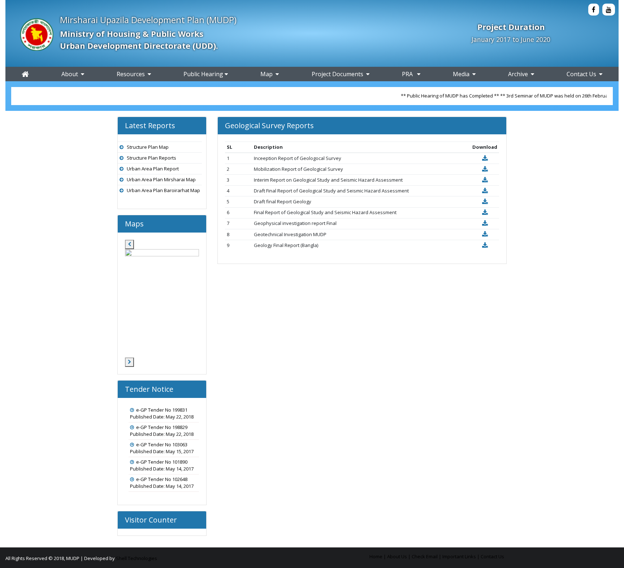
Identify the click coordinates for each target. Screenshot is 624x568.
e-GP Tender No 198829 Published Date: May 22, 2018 (162, 431)
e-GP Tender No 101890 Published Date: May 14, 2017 (162, 465)
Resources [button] (132, 74)
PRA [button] (409, 74)
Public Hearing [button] (204, 74)
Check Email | (426, 556)
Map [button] (268, 74)
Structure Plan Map (148, 147)
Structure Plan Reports (151, 158)
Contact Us (492, 556)
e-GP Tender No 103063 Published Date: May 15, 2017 (162, 448)
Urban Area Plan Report (153, 168)
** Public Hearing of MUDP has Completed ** (436, 95)
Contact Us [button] (583, 74)
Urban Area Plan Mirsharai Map (161, 179)
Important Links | (461, 556)
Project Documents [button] (339, 74)
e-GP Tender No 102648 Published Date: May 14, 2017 (162, 483)
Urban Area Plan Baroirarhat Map (163, 190)
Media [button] (462, 74)
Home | (377, 556)
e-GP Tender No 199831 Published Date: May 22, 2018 (162, 413)
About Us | (399, 556)
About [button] (71, 74)
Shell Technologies (136, 558)
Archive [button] (519, 74)
